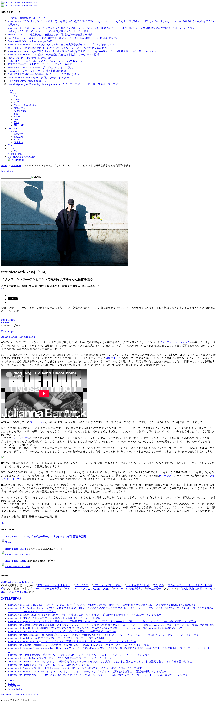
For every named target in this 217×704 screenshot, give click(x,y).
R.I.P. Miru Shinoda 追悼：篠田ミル (27, 80)
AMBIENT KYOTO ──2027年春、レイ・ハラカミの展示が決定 (43, 74)
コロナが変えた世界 (137, 585)
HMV (21, 336)
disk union (29, 336)
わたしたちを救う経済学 (127, 588)
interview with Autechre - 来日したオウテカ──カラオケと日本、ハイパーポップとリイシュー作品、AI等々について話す (75, 668)
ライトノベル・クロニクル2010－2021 (86, 588)
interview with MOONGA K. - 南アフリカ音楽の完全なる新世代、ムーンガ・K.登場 (54, 618)
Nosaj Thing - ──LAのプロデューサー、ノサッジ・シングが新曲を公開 (45, 536)
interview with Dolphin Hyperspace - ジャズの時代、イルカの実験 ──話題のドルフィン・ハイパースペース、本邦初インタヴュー (79, 644)
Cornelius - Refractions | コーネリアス (28, 18)
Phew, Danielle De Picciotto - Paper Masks (29, 57)
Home (11, 90)
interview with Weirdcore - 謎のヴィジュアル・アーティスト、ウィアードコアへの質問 (56, 638)
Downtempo (7, 331)
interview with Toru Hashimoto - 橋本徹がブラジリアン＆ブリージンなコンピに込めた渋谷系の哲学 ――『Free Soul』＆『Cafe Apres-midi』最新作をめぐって (95, 628)
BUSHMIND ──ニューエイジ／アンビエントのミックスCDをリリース (48, 60)
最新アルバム (113, 358)
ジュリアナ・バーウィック (174, 342)
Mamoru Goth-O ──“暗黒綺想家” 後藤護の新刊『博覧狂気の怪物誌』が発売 (50, 34)
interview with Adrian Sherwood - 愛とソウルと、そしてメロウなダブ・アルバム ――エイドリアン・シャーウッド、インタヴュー (80, 654)
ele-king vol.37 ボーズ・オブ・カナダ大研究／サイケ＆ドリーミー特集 (48, 31)
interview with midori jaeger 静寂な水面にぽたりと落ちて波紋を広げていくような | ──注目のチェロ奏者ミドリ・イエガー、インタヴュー (84, 51)
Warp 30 (158, 585)
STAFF (11, 683)
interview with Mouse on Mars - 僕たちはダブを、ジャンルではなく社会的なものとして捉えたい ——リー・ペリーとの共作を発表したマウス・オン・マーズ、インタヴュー (104, 634)
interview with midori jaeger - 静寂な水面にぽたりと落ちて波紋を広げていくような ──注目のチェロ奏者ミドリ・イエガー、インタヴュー (85, 614)
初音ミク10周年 (18, 592)
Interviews (13, 128)
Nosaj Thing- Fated (15, 548)
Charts (11, 145)
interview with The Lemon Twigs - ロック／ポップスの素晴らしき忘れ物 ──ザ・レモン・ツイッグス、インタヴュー (72, 641)
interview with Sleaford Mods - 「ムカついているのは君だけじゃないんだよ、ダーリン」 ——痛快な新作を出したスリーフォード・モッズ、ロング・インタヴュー (99, 674)
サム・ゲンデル (20, 438)
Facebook (6, 694)
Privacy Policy (15, 689)
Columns (12, 131)
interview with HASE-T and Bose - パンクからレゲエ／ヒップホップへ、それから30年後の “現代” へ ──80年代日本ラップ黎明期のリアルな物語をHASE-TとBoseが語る (102, 604)
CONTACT (14, 686)
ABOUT (12, 680)
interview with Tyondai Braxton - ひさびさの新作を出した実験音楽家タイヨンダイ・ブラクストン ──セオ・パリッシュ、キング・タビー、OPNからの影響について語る (102, 621)
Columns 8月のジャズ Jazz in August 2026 (30, 41)
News (11, 148)
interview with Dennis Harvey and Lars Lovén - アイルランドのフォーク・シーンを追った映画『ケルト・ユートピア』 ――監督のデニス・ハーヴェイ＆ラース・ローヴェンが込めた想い (111, 624)
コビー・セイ (37, 422)
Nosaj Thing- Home (15, 560)
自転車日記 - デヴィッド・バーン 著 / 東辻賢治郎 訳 (37, 70)
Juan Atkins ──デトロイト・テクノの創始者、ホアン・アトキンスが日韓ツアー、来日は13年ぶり (63, 38)
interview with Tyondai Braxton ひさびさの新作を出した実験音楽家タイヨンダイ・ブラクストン (61, 44)
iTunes (26, 554)
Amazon (5, 336)
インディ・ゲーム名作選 (46, 588)
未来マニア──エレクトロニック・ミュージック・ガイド (40, 64)
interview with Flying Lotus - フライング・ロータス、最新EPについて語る (48, 664)
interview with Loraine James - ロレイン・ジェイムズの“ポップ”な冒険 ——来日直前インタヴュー (62, 631)
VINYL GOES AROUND (21, 156)
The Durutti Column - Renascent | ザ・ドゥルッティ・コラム (40, 67)
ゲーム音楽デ (153, 588)
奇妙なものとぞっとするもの (53, 585)
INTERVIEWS (11, 598)
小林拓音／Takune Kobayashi (17, 582)
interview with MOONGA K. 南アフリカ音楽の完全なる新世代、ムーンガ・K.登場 (53, 54)
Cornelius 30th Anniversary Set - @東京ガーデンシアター (38, 77)
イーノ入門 (81, 585)
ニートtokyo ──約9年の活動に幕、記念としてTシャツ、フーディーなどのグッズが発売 (57, 48)
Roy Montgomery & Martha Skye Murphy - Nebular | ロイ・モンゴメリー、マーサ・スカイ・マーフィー (64, 84)
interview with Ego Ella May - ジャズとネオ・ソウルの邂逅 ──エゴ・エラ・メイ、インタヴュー (61, 658)
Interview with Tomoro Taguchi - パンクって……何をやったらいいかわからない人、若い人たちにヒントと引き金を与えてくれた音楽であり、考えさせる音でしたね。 (101, 661)
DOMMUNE (17, 160)
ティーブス (165, 475)
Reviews (12, 92)
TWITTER (18, 694)
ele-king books (15, 153)
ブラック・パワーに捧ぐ (107, 585)
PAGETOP (32, 694)
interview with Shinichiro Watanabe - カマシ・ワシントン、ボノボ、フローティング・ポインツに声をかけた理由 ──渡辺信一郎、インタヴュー (87, 671)
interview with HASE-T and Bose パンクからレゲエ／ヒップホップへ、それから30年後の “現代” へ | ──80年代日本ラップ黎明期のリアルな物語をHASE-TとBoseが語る (101, 28)
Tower (13, 336)
